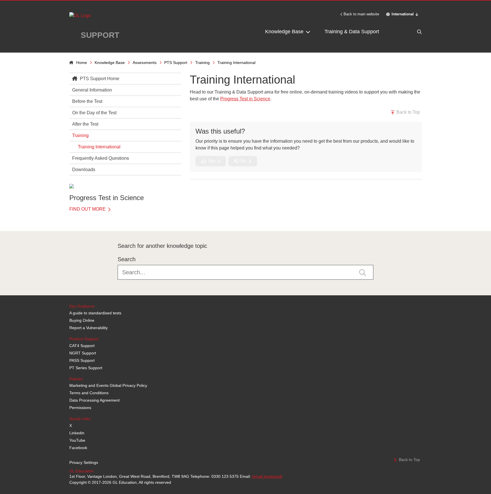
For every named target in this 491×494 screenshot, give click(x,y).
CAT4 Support (82, 345)
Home (81, 62)
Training (202, 62)
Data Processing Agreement (94, 400)
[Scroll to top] (68, 218)
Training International (99, 146)
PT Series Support (85, 368)
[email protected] (267, 476)
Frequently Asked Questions (100, 158)
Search (127, 259)
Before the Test (87, 101)
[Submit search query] (362, 272)
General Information (92, 90)
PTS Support (175, 62)
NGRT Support (82, 353)
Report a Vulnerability (88, 327)
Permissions (80, 407)
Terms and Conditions (89, 393)
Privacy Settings (83, 462)
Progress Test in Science (245, 98)
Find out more (88, 209)
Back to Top (407, 112)
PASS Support (82, 360)
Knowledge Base (285, 31)
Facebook (78, 447)
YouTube (77, 440)
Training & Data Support (351, 31)
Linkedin (76, 433)
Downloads (83, 169)
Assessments (145, 62)
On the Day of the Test (94, 112)
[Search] (407, 31)
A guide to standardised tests (95, 313)
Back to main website (361, 14)
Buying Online (81, 320)
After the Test (85, 124)
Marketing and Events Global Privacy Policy (108, 385)
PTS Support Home (99, 78)
